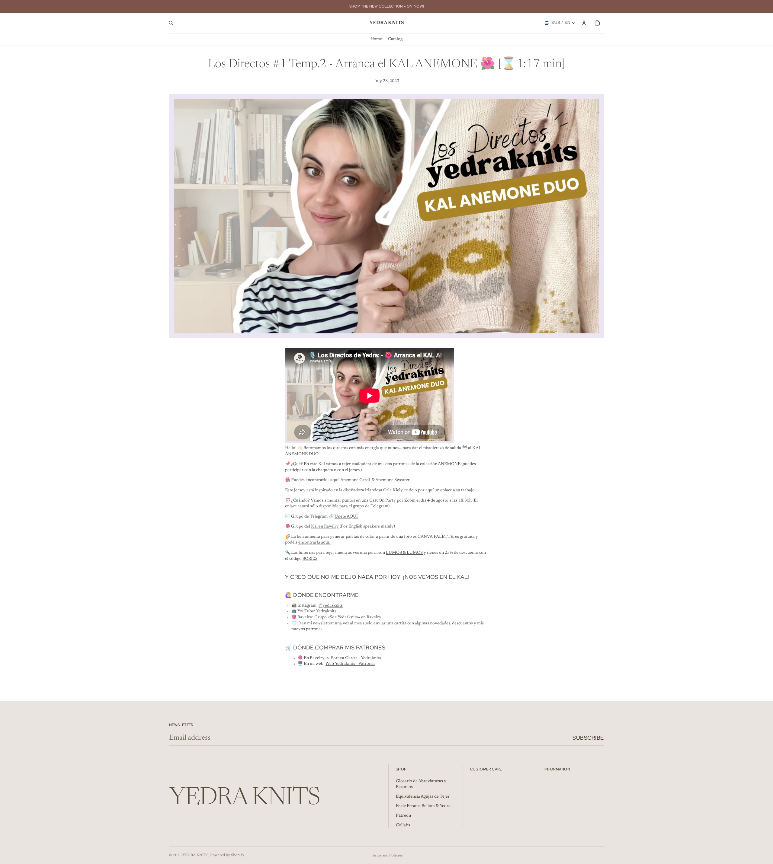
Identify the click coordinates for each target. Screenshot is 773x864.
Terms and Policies (387, 855)
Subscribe (588, 737)
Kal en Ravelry (325, 526)
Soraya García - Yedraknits (356, 658)
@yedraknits (331, 606)
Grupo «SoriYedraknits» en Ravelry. (348, 617)
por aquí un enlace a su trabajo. (447, 490)
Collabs (403, 825)
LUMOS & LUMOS (404, 553)
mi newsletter (320, 623)
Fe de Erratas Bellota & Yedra (423, 806)
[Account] (584, 23)
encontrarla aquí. (314, 542)
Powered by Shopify (227, 855)
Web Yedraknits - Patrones (350, 664)
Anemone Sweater (392, 480)
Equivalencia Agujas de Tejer (423, 797)
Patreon (403, 816)
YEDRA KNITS (195, 855)
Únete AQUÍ (346, 517)
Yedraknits (326, 611)
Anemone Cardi (355, 480)
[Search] (171, 23)
